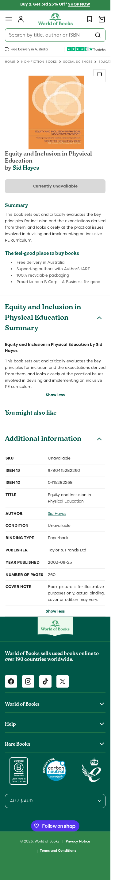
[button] (8, 19)
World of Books (47, 841)
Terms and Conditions (58, 850)
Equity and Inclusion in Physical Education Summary (43, 318)
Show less (55, 395)
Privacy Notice (78, 841)
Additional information (43, 439)
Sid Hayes (26, 168)
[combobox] (55, 35)
